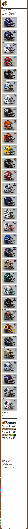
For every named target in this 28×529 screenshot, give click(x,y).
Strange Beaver (5, 528)
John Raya (6, 414)
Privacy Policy (11, 528)
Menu (2, 7)
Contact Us (8, 528)
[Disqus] (9, 449)
